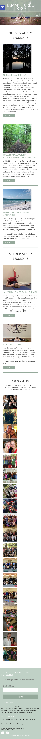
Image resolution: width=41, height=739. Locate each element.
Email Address (8, 686)
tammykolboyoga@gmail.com (15, 728)
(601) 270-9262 (10, 729)
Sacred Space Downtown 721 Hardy (12, 724)
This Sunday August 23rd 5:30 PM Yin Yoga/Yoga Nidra (18, 719)
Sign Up (20, 696)
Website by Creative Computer (20, 735)
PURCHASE (9, 116)
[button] (2, 7)
